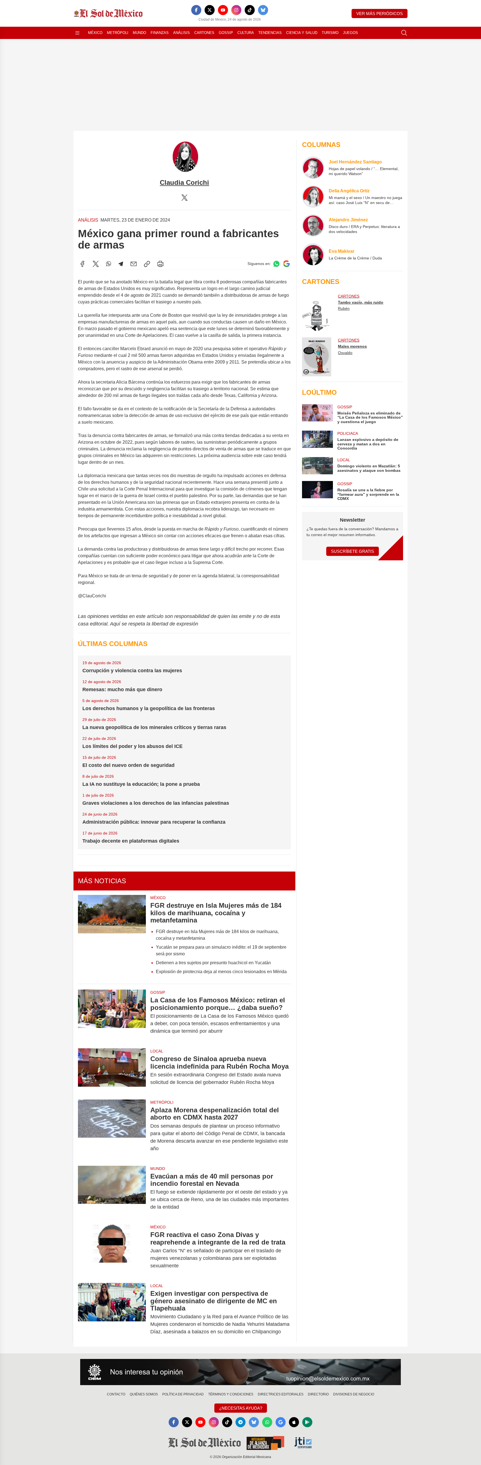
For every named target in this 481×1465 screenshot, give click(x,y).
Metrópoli (117, 33)
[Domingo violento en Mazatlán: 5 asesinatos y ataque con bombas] (317, 465)
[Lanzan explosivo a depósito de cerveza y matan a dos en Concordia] (317, 440)
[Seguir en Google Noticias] (286, 263)
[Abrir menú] (77, 33)
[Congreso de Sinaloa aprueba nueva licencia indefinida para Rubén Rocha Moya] (112, 1070)
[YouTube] (223, 10)
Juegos (350, 33)
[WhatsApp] (108, 263)
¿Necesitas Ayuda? (240, 1408)
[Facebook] (196, 10)
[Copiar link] (147, 263)
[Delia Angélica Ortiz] (313, 196)
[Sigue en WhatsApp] (276, 263)
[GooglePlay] (307, 1422)
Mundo (139, 33)
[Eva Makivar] (313, 254)
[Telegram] (121, 263)
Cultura (245, 33)
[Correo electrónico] (133, 263)
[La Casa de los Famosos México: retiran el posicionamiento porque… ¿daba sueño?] (112, 1016)
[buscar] (404, 33)
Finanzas (160, 33)
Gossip (226, 33)
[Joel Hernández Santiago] (313, 167)
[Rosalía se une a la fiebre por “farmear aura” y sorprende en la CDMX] (317, 491)
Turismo (330, 33)
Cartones (204, 33)
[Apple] (294, 1422)
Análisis (181, 33)
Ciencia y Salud (301, 33)
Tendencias (270, 33)
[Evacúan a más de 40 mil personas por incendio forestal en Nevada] (112, 1192)
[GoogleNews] (281, 1422)
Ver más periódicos (379, 13)
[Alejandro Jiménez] (313, 225)
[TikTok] (250, 10)
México (95, 33)
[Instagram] (236, 10)
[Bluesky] (263, 10)
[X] (210, 10)
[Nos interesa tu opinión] (240, 1372)
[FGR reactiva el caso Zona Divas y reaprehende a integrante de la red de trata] (112, 1250)
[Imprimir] (160, 263)
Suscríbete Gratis (352, 551)
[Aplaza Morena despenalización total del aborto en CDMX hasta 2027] (112, 1129)
